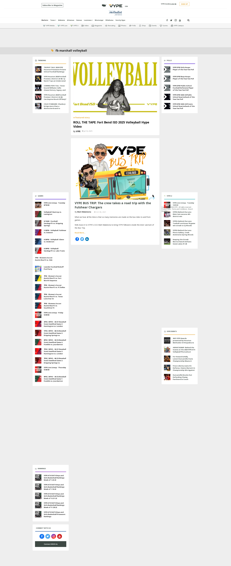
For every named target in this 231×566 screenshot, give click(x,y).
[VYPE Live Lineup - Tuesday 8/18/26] (38, 204)
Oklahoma (109, 20)
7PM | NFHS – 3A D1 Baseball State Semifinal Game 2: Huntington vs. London (55, 351)
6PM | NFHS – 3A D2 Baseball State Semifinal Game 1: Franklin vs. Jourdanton (55, 379)
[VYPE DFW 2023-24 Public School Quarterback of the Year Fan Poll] (167, 97)
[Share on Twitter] (82, 239)
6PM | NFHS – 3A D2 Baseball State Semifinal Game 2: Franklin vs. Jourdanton (55, 342)
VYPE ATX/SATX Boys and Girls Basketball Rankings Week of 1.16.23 (54, 487)
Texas (52, 20)
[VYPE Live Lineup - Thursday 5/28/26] (38, 369)
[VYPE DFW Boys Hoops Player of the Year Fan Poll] (167, 78)
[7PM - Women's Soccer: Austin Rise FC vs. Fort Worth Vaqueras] (38, 277)
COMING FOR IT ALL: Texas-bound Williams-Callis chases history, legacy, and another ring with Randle (55, 89)
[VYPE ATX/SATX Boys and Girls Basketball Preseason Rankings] (38, 513)
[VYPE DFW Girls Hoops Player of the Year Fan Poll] (167, 69)
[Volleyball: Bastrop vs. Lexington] (38, 213)
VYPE (78, 131)
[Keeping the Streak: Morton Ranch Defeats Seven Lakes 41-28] (167, 241)
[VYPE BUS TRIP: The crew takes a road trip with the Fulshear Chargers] (115, 171)
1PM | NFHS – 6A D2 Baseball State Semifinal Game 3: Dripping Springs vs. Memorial (55, 334)
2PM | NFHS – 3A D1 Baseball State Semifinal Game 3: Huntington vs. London (55, 324)
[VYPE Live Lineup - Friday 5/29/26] (38, 314)
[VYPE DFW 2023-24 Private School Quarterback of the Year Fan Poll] (167, 106)
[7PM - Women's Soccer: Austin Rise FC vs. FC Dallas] (38, 287)
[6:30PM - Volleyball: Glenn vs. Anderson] (38, 241)
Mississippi (99, 20)
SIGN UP (184, 4)
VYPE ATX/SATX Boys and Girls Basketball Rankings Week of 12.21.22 (54, 496)
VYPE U (75, 25)
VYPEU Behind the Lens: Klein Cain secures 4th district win (182, 214)
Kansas (79, 20)
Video (86, 25)
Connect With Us (51, 544)
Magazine (98, 25)
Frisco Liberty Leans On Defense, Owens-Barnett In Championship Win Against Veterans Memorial (184, 369)
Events (154, 25)
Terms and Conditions (179, 209)
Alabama (61, 20)
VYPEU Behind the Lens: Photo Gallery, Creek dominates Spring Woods (183, 232)
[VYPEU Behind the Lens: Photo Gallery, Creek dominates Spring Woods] (167, 232)
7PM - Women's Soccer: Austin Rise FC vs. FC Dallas (54, 286)
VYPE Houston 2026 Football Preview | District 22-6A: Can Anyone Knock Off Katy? (55, 97)
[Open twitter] (171, 20)
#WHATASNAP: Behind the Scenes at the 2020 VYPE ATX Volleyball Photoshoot (184, 349)
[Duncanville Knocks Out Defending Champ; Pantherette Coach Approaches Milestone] (167, 377)
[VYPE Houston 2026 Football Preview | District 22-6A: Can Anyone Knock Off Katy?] (38, 96)
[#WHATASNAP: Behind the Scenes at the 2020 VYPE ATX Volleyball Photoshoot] (167, 349)
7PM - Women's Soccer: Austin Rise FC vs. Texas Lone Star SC (53, 296)
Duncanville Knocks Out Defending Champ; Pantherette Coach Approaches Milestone (182, 378)
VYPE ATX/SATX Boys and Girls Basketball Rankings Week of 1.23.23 (54, 477)
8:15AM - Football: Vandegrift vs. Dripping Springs (53, 223)
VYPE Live (64, 25)
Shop (144, 25)
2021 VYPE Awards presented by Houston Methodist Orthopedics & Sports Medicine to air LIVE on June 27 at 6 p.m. (183, 342)
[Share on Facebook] (77, 239)
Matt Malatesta (84, 212)
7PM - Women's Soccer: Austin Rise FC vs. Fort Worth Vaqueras (53, 278)
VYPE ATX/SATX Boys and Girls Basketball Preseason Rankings (54, 514)
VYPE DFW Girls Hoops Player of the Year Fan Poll (183, 68)
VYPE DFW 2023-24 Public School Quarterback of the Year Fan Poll (184, 97)
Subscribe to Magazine (52, 5)
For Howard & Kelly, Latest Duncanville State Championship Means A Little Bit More (183, 360)
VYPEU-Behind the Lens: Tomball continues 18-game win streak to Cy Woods (184, 223)
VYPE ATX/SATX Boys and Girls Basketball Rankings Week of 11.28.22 (54, 505)
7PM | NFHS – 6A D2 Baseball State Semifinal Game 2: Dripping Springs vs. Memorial (55, 361)
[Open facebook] (167, 20)
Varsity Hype (120, 20)
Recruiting (111, 25)
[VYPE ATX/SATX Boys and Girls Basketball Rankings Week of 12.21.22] (38, 495)
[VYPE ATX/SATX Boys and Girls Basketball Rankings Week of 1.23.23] (38, 477)
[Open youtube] (180, 20)
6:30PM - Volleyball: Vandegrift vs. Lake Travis (54, 249)
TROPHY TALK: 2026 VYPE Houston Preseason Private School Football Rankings (55, 69)
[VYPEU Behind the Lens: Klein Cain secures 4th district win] (167, 214)
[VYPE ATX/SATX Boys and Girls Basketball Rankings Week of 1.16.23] (38, 486)
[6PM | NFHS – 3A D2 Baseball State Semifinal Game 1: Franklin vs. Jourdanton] (38, 378)
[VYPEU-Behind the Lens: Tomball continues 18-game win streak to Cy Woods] (167, 223)
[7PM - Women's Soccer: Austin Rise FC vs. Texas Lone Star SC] (38, 296)
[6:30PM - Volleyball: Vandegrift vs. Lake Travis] (38, 250)
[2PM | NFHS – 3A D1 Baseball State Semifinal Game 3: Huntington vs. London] (38, 323)
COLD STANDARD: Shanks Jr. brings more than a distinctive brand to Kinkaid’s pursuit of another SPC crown (55, 108)
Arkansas (70, 20)
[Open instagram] (176, 20)
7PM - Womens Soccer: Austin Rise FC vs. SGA (44, 259)
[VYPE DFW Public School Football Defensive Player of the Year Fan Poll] (167, 88)
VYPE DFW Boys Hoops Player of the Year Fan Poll (183, 77)
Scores (165, 25)
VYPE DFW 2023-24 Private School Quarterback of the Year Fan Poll (184, 106)
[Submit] (188, 20)
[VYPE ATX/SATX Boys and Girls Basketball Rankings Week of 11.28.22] (38, 504)
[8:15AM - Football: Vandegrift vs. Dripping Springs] (38, 223)
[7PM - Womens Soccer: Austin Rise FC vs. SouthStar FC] (38, 305)
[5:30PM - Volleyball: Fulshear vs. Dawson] (38, 232)
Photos (123, 25)
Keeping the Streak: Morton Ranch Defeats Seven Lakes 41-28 (182, 241)
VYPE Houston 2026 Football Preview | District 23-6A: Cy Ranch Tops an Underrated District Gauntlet (55, 79)
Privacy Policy (166, 209)
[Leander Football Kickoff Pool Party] (38, 268)
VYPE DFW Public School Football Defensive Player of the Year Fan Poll (183, 88)
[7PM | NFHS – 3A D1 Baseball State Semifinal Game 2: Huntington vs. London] (38, 351)
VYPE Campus (179, 25)
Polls (134, 25)
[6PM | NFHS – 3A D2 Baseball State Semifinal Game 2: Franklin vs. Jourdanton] (38, 341)
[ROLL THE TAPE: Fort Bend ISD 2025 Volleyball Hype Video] (115, 86)
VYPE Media (50, 25)
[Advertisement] (115, 36)
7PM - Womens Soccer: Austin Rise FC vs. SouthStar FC (53, 305)
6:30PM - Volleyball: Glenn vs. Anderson (54, 240)
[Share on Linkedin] (87, 239)
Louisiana (88, 20)
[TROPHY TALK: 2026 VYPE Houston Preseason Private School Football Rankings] (38, 69)
